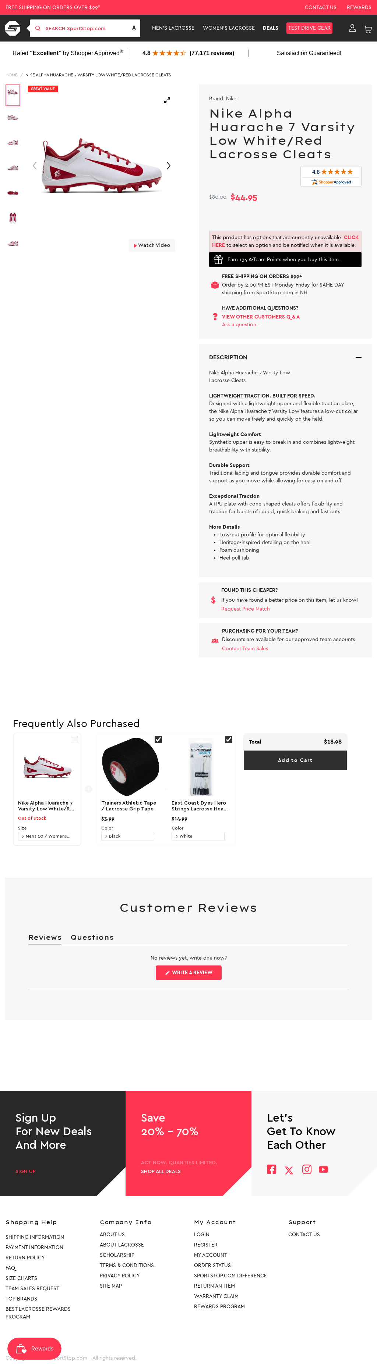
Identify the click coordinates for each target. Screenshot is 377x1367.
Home (12, 75)
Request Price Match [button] (245, 609)
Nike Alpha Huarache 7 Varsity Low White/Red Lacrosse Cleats (98, 75)
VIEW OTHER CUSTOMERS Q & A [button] (261, 317)
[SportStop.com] (13, 28)
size (22, 828)
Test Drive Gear (309, 28)
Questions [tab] (92, 939)
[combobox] (92, 28)
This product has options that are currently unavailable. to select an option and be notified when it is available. (285, 241)
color (107, 828)
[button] (134, 28)
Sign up (25, 1171)
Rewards (359, 7)
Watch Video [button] (153, 245)
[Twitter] (289, 1170)
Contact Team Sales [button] (245, 648)
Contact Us (321, 7)
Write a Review (196, 974)
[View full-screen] (167, 100)
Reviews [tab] (44, 939)
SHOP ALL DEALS (161, 1171)
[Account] (352, 28)
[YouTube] (323, 1170)
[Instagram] (306, 1170)
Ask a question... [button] (241, 324)
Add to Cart (295, 760)
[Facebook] (271, 1170)
